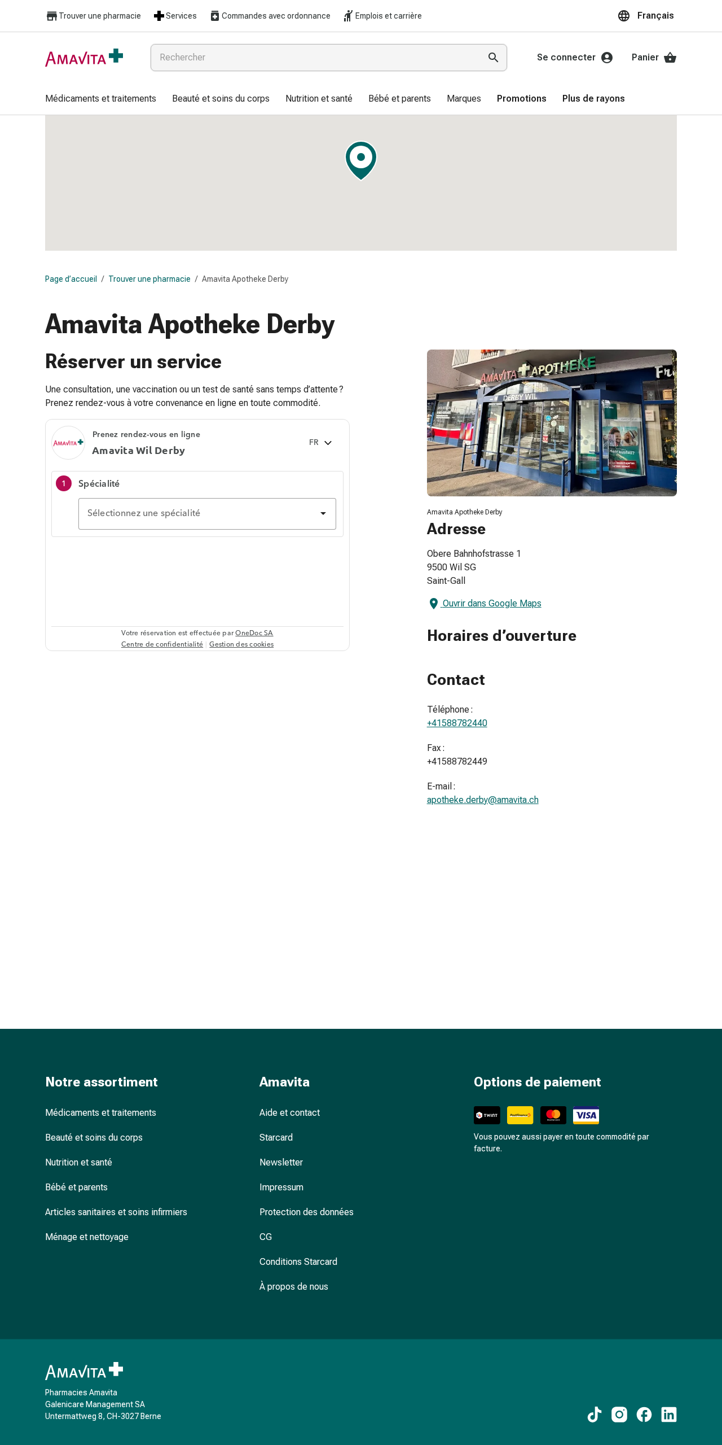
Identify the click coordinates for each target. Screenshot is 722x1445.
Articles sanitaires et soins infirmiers (116, 1212)
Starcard (276, 1137)
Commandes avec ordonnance (276, 15)
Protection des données (306, 1212)
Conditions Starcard (298, 1261)
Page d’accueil (71, 278)
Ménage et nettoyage (87, 1237)
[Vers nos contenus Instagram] (619, 1414)
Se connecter (566, 57)
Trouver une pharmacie (100, 15)
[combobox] (313, 57)
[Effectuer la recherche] (493, 57)
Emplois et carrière (388, 15)
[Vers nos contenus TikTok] (594, 1414)
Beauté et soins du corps (94, 1137)
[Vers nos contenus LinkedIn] (669, 1414)
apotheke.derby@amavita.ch (483, 799)
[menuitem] (100, 99)
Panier (645, 57)
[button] (647, 16)
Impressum (281, 1187)
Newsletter (281, 1162)
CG (265, 1237)
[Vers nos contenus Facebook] (644, 1414)
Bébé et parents (76, 1187)
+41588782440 (457, 723)
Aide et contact (289, 1112)
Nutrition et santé (78, 1162)
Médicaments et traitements (100, 1112)
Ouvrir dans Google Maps (492, 603)
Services (181, 15)
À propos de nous (293, 1286)
